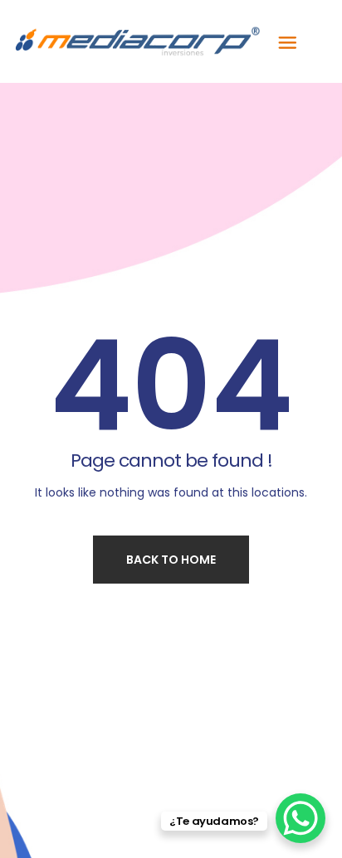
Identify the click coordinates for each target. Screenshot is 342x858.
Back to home (171, 559)
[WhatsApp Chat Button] (300, 818)
